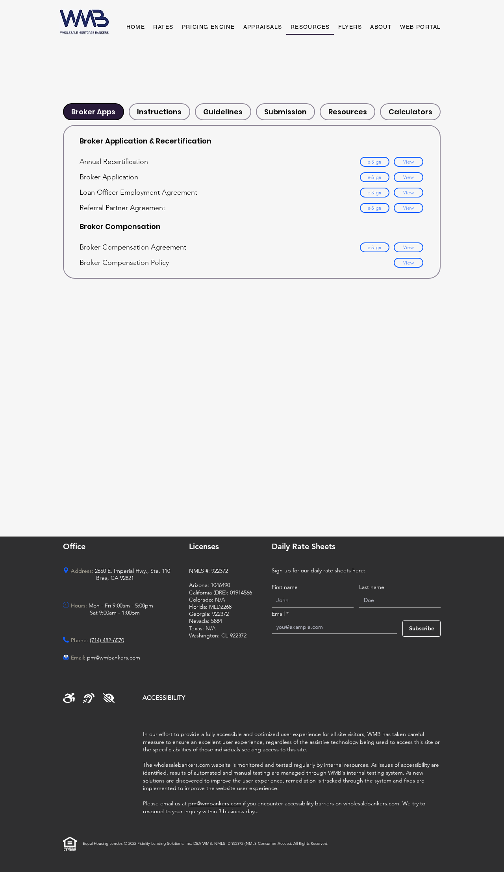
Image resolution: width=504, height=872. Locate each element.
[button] (262, 27)
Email (280, 614)
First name (285, 587)
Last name (371, 587)
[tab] (93, 111)
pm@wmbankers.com (214, 803)
